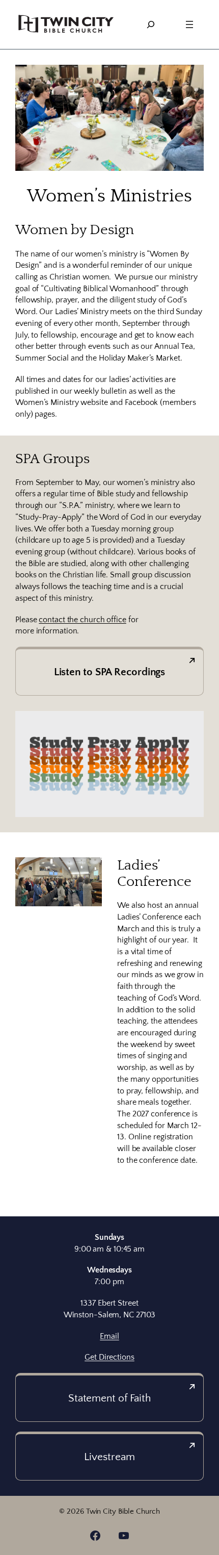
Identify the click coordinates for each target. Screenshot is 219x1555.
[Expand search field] (150, 24)
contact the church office (82, 619)
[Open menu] (189, 24)
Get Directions (109, 1357)
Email (109, 1336)
